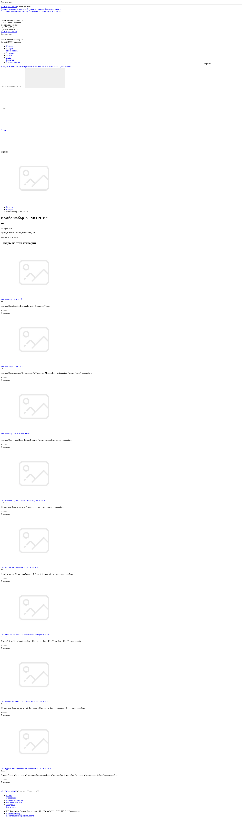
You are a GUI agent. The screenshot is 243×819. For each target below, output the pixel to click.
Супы (8, 58)
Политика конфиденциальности (20, 816)
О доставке (21, 9)
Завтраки (10, 53)
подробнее (87, 373)
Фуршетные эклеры (35, 9)
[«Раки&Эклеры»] (7, 18)
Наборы (9, 46)
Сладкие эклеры (13, 62)
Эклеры (9, 48)
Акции (4, 9)
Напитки (10, 60)
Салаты (9, 55)
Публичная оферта (14, 813)
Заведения (11, 9)
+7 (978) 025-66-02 (9, 7)
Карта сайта (11, 807)
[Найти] (45, 78)
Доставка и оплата (52, 9)
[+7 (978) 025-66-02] (2, 37)
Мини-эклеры (12, 51)
